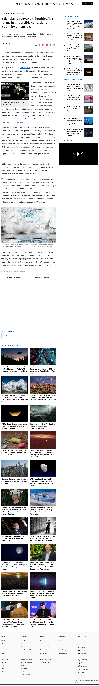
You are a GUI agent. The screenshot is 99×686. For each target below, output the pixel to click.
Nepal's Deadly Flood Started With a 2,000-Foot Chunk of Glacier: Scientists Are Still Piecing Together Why (75, 25)
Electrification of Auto (27, 650)
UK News (4, 644)
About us (42, 641)
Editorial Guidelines (42, 277)
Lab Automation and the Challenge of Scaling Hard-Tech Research (74, 97)
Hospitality (24, 644)
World (3, 641)
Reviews (3, 671)
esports (23, 665)
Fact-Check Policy (45, 662)
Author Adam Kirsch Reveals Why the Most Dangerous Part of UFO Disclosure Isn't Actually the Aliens (14, 369)
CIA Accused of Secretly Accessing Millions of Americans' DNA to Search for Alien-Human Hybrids (43, 538)
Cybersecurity (24, 656)
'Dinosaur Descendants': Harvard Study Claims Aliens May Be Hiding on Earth (14, 481)
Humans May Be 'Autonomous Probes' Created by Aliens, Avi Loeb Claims (12, 538)
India (60, 644)
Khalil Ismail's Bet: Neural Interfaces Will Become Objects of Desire (75, 109)
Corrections (43, 656)
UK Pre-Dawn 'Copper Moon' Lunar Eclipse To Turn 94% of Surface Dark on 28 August (14, 426)
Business (4, 650)
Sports (3, 668)
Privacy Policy (44, 650)
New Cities (24, 668)
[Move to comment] (54, 45)
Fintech (23, 671)
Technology (4, 659)
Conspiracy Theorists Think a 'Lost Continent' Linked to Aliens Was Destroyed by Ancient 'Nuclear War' (43, 398)
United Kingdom (63, 650)
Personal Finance (6, 656)
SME (2, 653)
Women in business (26, 662)
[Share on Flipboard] (43, 45)
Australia (61, 641)
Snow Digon (7, 43)
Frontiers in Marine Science (13, 122)
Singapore (62, 647)
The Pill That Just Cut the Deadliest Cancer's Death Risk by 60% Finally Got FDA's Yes (14, 453)
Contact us (43, 644)
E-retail (23, 641)
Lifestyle (3, 665)
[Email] (50, 45)
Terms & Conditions (45, 647)
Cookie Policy (44, 653)
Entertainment (5, 662)
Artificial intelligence (26, 659)
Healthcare (24, 647)
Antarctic (26, 171)
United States (63, 653)
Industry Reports (25, 674)
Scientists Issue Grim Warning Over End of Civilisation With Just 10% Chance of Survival (43, 426)
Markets (3, 647)
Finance (23, 653)
